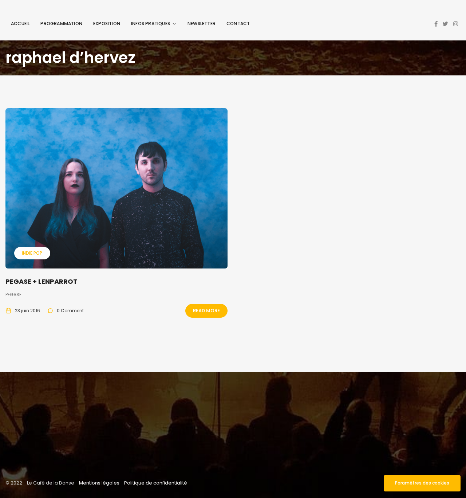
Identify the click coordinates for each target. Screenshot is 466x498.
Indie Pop (32, 253)
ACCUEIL (20, 23)
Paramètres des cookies (422, 483)
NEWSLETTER (201, 23)
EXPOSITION (106, 23)
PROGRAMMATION (61, 23)
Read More (206, 310)
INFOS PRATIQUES (150, 23)
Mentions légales (99, 482)
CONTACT (238, 23)
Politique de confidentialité (155, 482)
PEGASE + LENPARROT (41, 281)
